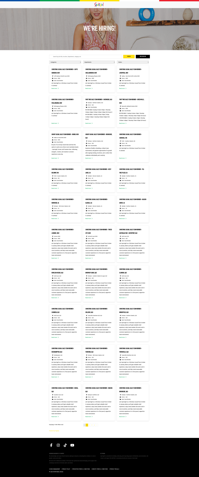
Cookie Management (54, 469)
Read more (54, 88)
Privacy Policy (66, 469)
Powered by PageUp (54, 431)
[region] (99, 246)
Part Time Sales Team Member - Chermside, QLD (98, 100)
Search (129, 56)
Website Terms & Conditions (100, 469)
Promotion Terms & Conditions (81, 469)
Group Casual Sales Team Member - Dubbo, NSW (65, 134)
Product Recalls (114, 469)
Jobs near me (143, 56)
